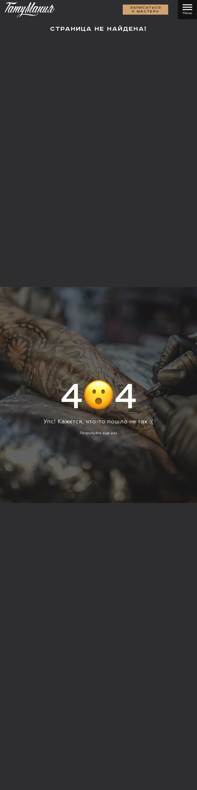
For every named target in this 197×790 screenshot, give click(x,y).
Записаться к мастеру (145, 9)
